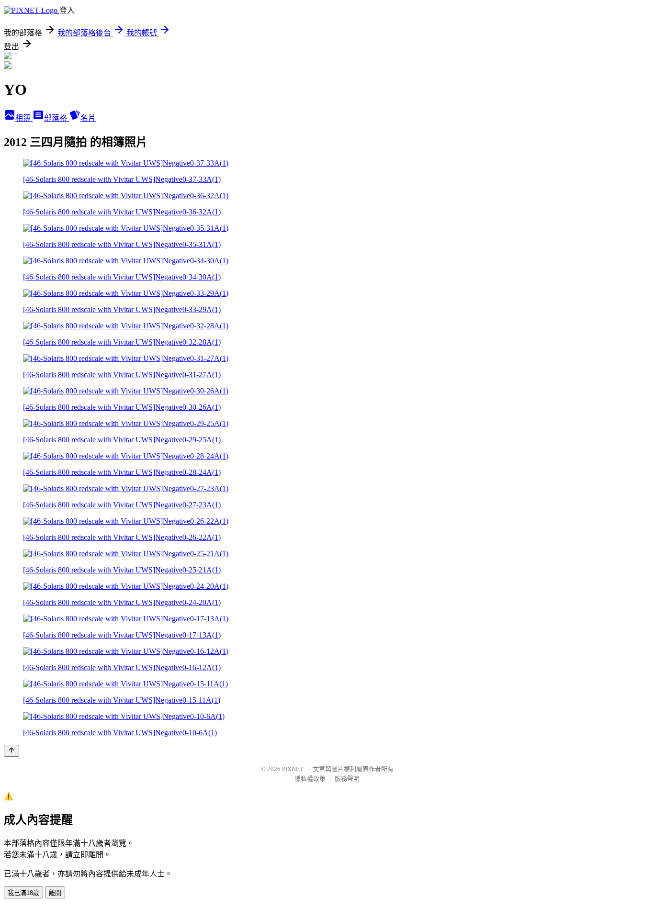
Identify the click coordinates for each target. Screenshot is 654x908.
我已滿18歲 (23, 893)
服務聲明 (347, 778)
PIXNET (293, 769)
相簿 (24, 118)
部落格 (56, 118)
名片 (88, 118)
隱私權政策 (310, 778)
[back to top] (11, 751)
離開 (55, 893)
